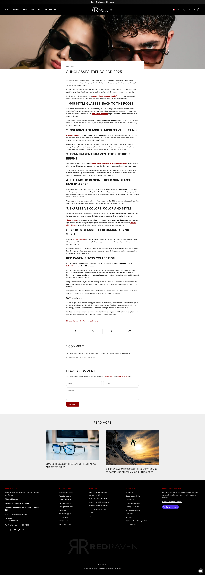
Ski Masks (62, 510)
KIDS (25, 9)
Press (91, 513)
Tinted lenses (71, 220)
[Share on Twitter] (93, 331)
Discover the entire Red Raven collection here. (82, 321)
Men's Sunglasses (65, 496)
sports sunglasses (78, 239)
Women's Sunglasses (66, 492)
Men (7, 9)
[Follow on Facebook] (6, 530)
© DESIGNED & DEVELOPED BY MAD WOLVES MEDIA (101, 568)
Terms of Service (123, 376)
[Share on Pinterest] (112, 331)
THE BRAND (35, 9)
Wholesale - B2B (64, 521)
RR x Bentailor (63, 517)
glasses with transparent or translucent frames (108, 163)
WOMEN (16, 9)
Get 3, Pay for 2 (50, 9)
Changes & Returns (132, 507)
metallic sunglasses (100, 114)
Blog (90, 516)
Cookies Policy (131, 524)
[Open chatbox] (200, 571)
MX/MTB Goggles (65, 514)
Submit (72, 404)
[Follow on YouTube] (15, 530)
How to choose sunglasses (98, 498)
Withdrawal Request (133, 510)
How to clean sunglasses (97, 509)
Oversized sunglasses (74, 135)
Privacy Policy (109, 376)
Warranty (129, 514)
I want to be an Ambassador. (172, 502)
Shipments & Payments (134, 503)
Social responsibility (133, 496)
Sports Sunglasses (65, 499)
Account (129, 517)
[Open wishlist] (184, 9)
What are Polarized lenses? (98, 506)
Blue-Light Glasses (65, 503)
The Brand (129, 492)
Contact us (130, 499)
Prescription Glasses (66, 507)
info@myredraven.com (19, 514)
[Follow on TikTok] (19, 530)
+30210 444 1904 (11, 521)
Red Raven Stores (65, 524)
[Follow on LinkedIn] (23, 530)
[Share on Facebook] (75, 331)
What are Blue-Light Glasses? (99, 502)
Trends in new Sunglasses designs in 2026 (98, 494)
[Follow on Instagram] (10, 530)
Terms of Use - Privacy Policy (136, 521)
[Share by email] (130, 331)
